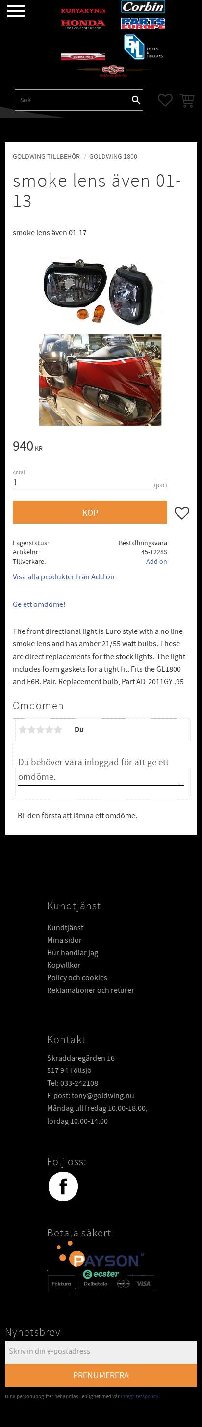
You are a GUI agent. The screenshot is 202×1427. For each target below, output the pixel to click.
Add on (156, 561)
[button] (8, 11)
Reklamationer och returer (90, 990)
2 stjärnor (31, 729)
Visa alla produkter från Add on (64, 577)
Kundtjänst (65, 928)
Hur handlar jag (72, 953)
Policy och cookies (77, 978)
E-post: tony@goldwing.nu (90, 1095)
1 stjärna (22, 729)
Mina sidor (64, 940)
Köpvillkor (64, 965)
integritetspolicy (139, 1396)
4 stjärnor (49, 729)
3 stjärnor (40, 729)
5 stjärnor (57, 729)
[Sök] (136, 100)
